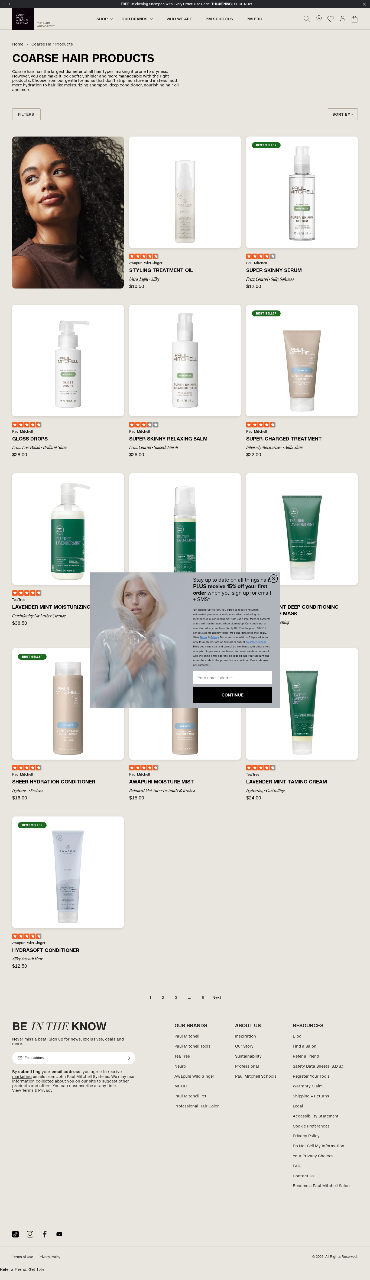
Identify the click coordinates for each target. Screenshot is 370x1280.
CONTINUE (233, 695)
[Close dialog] (274, 579)
